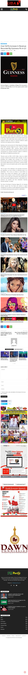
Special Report (3, 623)
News (2, 617)
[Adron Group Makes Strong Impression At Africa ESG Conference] (23, 354)
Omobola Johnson (20, 321)
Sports (2, 619)
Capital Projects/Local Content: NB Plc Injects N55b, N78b (6, 334)
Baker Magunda (6, 321)
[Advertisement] (14, 26)
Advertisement (18, 635)
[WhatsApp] (11, 53)
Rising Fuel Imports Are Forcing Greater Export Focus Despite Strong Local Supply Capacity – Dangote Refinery (14, 360)
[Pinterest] (8, 53)
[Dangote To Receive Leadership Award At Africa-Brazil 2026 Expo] (5, 354)
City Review (3, 621)
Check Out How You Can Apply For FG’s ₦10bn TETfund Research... (16, 601)
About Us (3, 635)
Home (1, 41)
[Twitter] (5, 53)
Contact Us (24, 635)
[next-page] (14, 363)
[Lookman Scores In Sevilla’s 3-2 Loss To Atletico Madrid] (4, 608)
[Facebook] (2, 53)
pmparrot (3, 50)
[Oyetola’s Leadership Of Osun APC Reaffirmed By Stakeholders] (4, 595)
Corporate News (6, 41)
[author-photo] (14, 341)
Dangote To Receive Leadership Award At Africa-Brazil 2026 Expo (4, 359)
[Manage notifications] (25, 672)
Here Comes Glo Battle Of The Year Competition (21, 333)
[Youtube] (16, 585)
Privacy (13, 635)
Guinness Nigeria (13, 321)
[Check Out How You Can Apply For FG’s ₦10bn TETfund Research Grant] (4, 602)
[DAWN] (14, 539)
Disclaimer (8, 635)
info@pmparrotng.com (16, 582)
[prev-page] (13, 363)
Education (2, 629)
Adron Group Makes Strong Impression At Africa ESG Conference (22, 359)
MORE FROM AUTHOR (18, 349)
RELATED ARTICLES (9, 349)
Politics (2, 627)
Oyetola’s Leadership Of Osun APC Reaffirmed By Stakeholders (15, 594)
